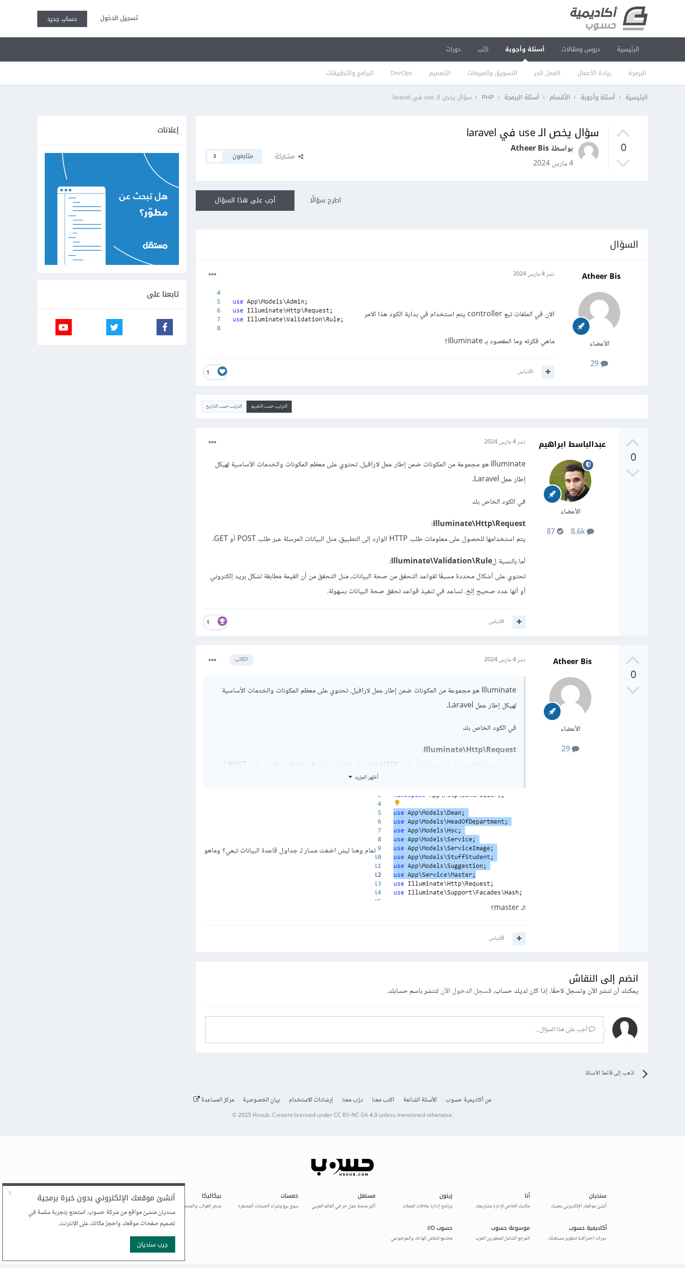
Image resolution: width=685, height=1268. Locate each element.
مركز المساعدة (217, 1100)
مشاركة (286, 156)
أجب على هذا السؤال (245, 200)
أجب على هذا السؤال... (562, 1029)
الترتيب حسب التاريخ (224, 406)
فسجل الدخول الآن (466, 991)
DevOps (401, 73)
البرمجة (637, 73)
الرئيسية (628, 49)
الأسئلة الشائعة (420, 1100)
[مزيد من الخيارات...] (212, 274)
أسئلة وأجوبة (525, 49)
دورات (453, 49)
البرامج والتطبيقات (350, 73)
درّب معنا (352, 1100)
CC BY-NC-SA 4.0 (355, 1116)
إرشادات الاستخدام (311, 1100)
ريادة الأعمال (594, 73)
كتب (483, 49)
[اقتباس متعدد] (548, 372)
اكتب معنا (383, 1100)
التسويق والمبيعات (492, 73)
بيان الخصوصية (261, 1100)
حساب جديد (62, 19)
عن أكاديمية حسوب (468, 1100)
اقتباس (525, 372)
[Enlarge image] (287, 314)
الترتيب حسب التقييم (269, 406)
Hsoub (261, 1116)
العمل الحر (547, 73)
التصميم (440, 73)
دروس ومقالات (581, 49)
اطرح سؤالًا (325, 200)
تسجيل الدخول (117, 18)
